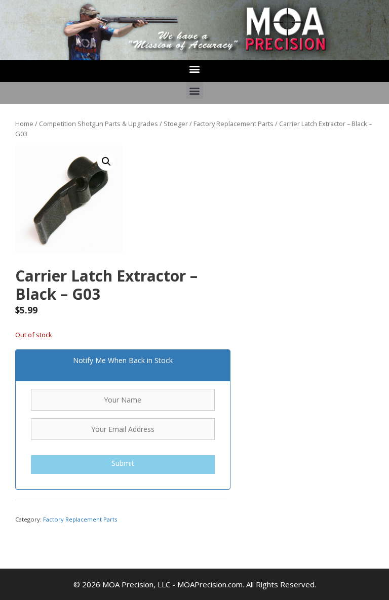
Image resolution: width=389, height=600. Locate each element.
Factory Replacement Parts (233, 123)
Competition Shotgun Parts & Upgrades (98, 123)
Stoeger (176, 123)
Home (24, 123)
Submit (122, 463)
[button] (194, 68)
